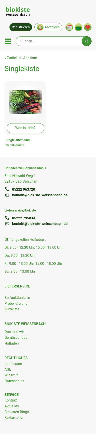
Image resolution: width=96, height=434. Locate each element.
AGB (7, 369)
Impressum (13, 364)
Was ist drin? (25, 128)
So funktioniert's (17, 298)
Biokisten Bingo (16, 412)
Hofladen (11, 343)
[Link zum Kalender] (69, 27)
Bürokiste (11, 309)
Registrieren (21, 27)
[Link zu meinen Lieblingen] (88, 27)
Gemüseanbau (15, 337)
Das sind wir (14, 332)
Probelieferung (15, 303)
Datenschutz (14, 381)
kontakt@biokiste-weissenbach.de (40, 195)
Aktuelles (11, 406)
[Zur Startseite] (17, 12)
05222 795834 (23, 218)
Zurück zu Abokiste (21, 58)
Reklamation (14, 417)
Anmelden (52, 27)
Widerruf (11, 375)
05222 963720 (23, 189)
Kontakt (10, 400)
